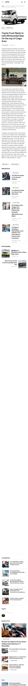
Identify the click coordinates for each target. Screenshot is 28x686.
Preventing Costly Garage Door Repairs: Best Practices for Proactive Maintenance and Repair (17, 210)
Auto (5, 173)
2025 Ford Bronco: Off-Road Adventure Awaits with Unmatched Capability (16, 666)
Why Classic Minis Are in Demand (17, 649)
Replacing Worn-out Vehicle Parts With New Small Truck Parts (17, 657)
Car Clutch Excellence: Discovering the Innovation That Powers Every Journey (17, 581)
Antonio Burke (14, 651)
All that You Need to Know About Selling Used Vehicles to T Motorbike (14, 644)
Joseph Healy (9, 27)
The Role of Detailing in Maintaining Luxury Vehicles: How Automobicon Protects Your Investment (18, 232)
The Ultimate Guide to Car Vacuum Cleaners (18, 177)
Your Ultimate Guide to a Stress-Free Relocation (18, 192)
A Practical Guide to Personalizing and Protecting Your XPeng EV (17, 572)
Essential (6, 164)
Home (3, 6)
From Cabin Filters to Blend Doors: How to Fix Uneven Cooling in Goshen (16, 563)
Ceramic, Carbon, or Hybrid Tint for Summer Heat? (16, 599)
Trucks (3, 11)
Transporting (16, 164)
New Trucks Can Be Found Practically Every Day (9, 262)
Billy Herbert (16, 173)
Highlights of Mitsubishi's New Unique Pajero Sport (18, 252)
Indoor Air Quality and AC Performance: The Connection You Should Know (17, 590)
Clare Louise (13, 669)
